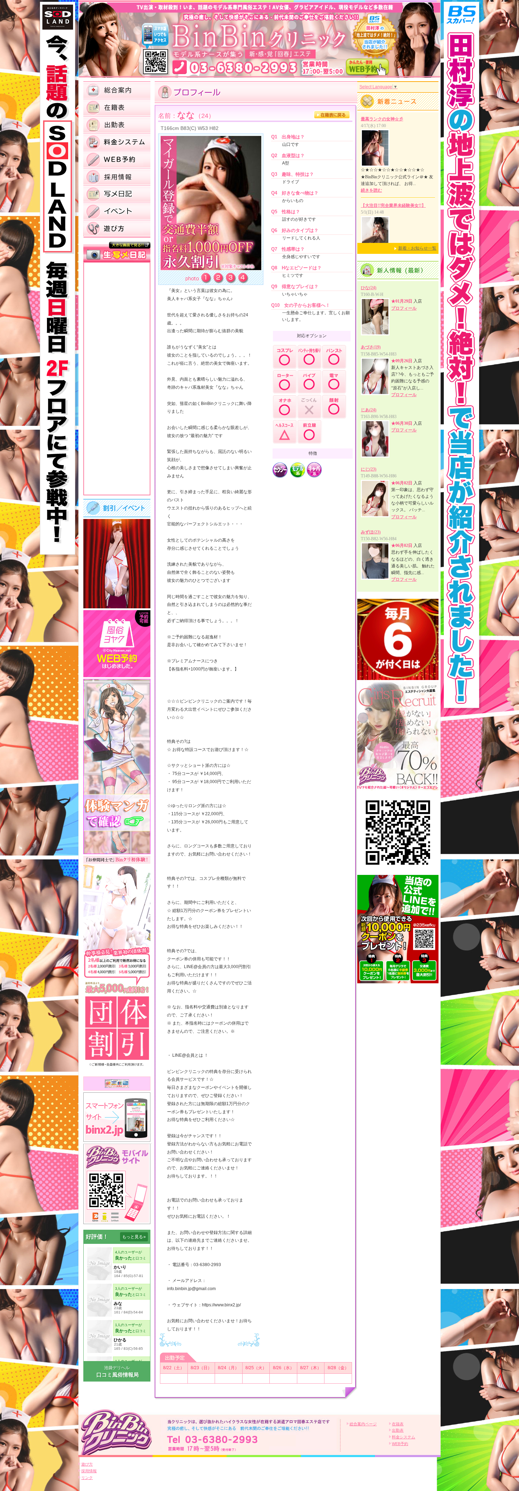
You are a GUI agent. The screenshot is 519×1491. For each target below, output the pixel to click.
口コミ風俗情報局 (117, 1375)
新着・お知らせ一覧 (417, 248)
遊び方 (87, 1464)
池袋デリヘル (117, 1367)
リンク (87, 1477)
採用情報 (89, 1471)
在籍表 (398, 1424)
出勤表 (398, 1430)
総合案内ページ (363, 1424)
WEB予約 (400, 1444)
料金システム (403, 1437)
